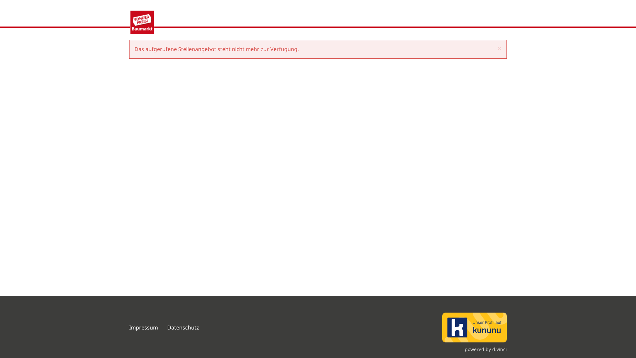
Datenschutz (183, 327)
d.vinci (499, 349)
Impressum (143, 327)
